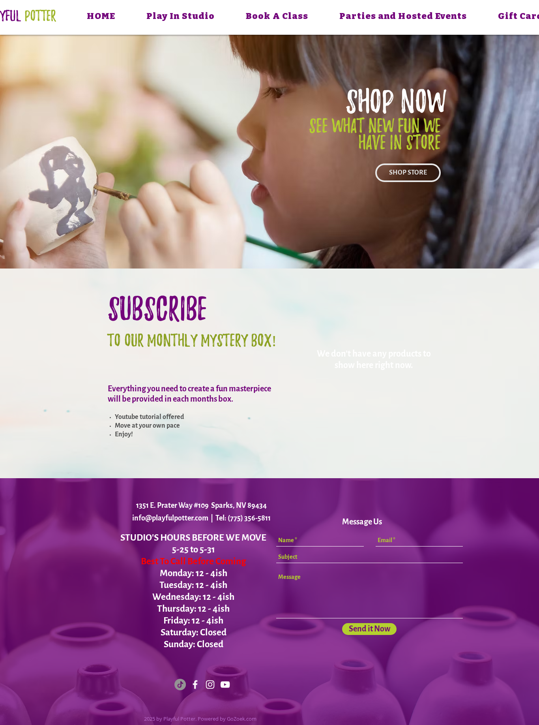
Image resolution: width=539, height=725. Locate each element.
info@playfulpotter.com (170, 518)
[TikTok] (180, 684)
